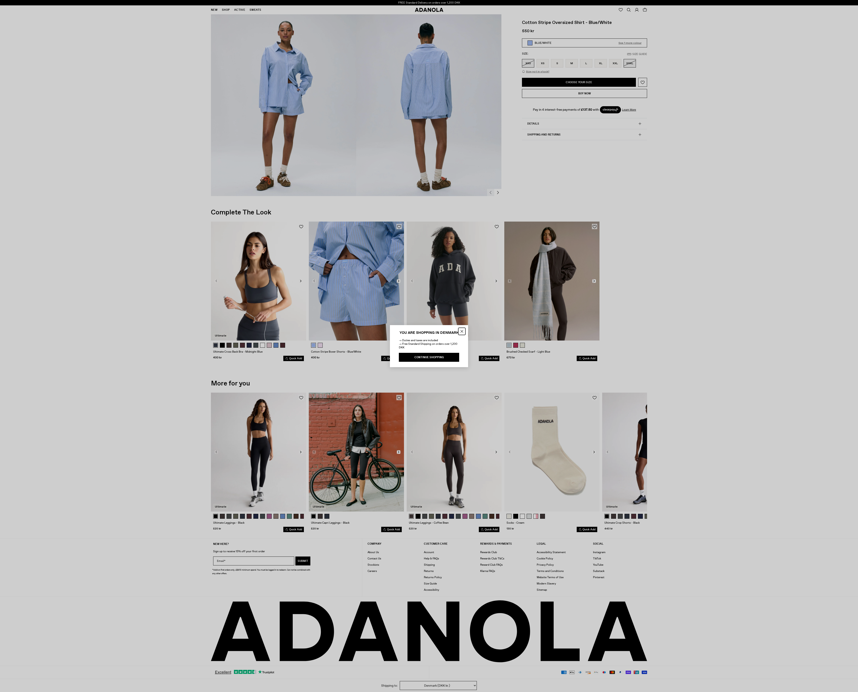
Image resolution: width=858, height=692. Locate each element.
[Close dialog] (461, 331)
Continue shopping (429, 357)
